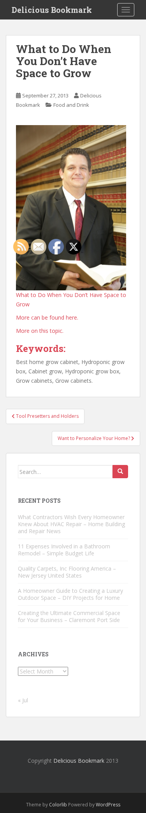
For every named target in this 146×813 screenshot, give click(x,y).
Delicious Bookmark (52, 10)
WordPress (108, 804)
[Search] (120, 471)
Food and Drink (71, 104)
